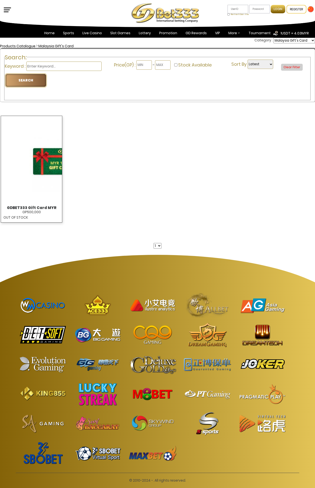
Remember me (240, 14)
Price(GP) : (125, 65)
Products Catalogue (17, 46)
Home (49, 33)
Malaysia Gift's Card (56, 46)
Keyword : (15, 66)
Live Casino (92, 33)
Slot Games (120, 33)
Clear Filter (292, 67)
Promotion (168, 33)
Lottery (145, 33)
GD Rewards (196, 33)
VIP (217, 33)
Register (296, 9)
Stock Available (195, 65)
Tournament (260, 33)
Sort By (239, 64)
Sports (68, 33)
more (232, 33)
